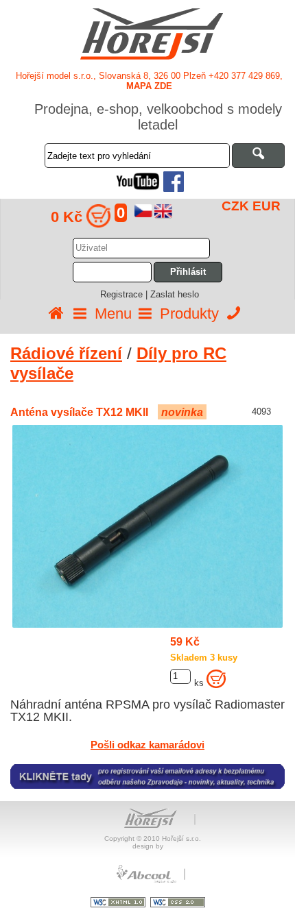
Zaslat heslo (174, 294)
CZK (235, 206)
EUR (266, 206)
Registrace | (125, 294)
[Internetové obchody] (147, 881)
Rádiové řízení (66, 353)
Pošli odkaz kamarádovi (147, 744)
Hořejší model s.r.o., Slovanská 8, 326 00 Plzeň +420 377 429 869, (149, 81)
